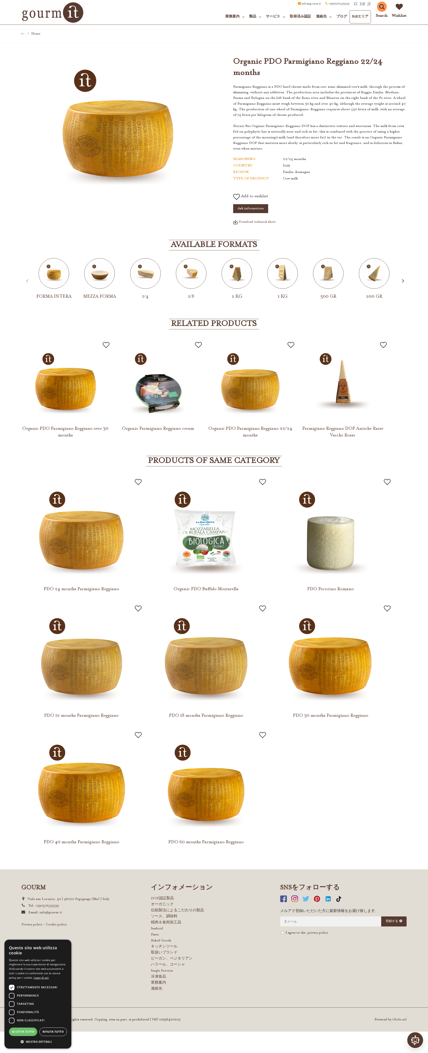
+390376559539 (338, 3)
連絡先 (156, 989)
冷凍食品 (158, 977)
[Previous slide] (27, 281)
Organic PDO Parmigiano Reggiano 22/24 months (250, 432)
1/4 (145, 296)
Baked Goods (161, 941)
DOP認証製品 (162, 898)
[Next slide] (403, 281)
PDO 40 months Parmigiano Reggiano (81, 842)
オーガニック (162, 904)
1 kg (283, 296)
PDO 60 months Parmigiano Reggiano (206, 842)
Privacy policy (31, 924)
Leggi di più (41, 978)
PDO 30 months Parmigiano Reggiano (330, 715)
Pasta (155, 935)
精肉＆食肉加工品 (166, 922)
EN (362, 4)
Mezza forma (99, 296)
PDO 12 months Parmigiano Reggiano (81, 715)
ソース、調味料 (164, 916)
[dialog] (37, 994)
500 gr (328, 296)
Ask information (251, 208)
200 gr (374, 296)
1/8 (191, 296)
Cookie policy (56, 924)
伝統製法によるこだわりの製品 (177, 910)
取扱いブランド (164, 953)
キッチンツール (164, 947)
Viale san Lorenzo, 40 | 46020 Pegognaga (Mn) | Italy (68, 899)
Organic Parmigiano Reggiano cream (158, 428)
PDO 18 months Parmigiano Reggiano (206, 715)
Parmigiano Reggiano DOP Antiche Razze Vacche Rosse (342, 432)
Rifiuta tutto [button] (53, 1032)
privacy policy (317, 933)
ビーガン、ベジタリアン (172, 959)
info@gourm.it (311, 3)
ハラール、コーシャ (168, 965)
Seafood (157, 928)
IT (356, 4)
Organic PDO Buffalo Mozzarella (206, 589)
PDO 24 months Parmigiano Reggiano (81, 589)
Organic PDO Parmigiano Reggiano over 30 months (65, 432)
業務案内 (158, 983)
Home (35, 34)
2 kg (237, 296)
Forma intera (54, 296)
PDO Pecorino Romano (330, 589)
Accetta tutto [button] (23, 1032)
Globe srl (399, 1020)
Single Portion (162, 971)
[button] (38, 1041)
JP (369, 4)
